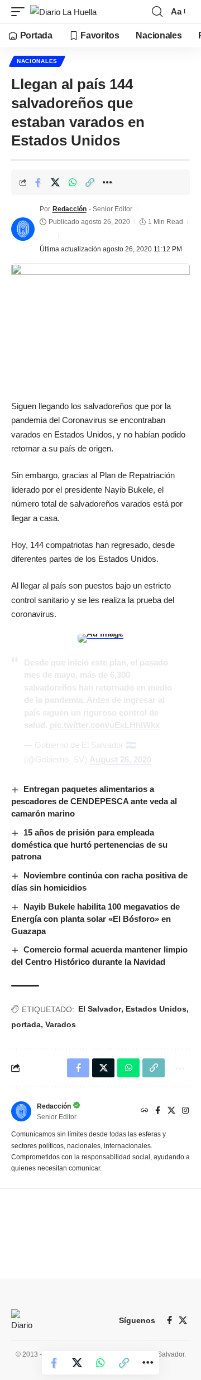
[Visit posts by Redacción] (23, 229)
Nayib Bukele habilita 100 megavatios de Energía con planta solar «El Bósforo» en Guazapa (95, 919)
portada (26, 1024)
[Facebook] (157, 1111)
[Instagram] (185, 1111)
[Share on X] (55, 182)
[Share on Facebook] (38, 182)
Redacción (69, 209)
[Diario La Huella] (63, 12)
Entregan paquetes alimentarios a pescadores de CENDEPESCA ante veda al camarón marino (94, 801)
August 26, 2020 (120, 759)
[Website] (145, 1111)
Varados (60, 1024)
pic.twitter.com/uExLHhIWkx (105, 725)
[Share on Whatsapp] (72, 182)
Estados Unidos (156, 1008)
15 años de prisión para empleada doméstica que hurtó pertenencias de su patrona (89, 845)
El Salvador (99, 1008)
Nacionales (37, 61)
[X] (171, 1111)
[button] (20, 12)
